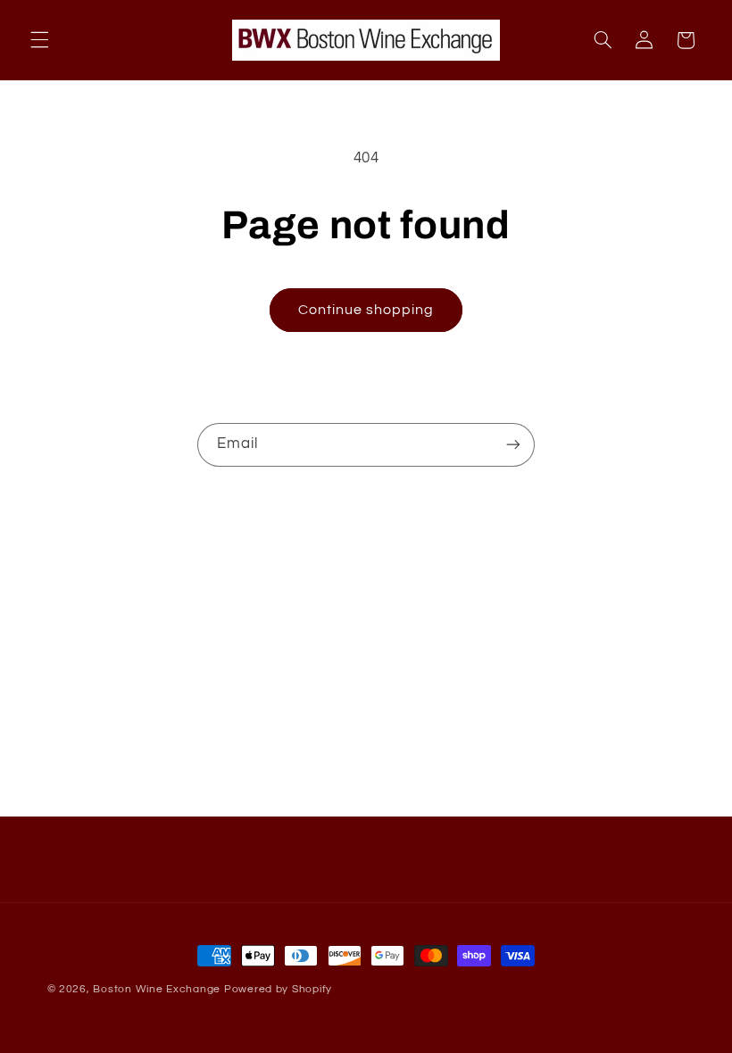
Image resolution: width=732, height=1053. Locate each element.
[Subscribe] (513, 445)
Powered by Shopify (278, 989)
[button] (39, 40)
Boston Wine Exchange (156, 989)
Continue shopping (366, 310)
